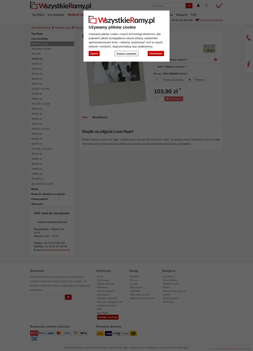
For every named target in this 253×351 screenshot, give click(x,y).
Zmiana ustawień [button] (126, 53)
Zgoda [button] (94, 53)
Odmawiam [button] (155, 53)
